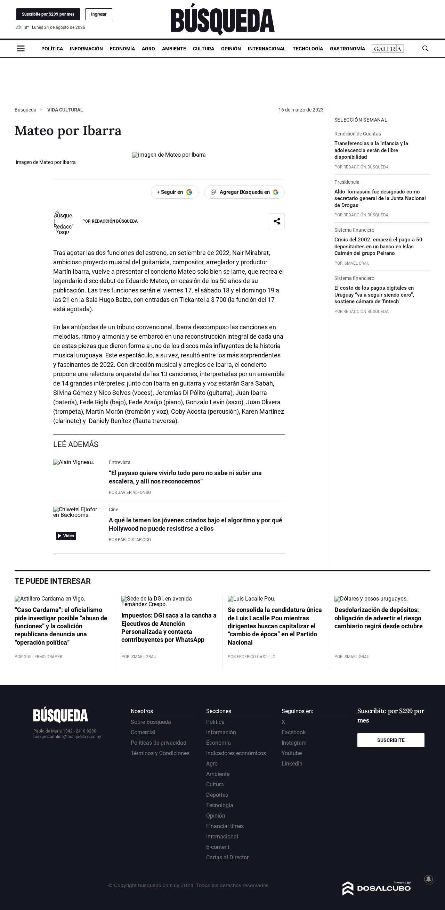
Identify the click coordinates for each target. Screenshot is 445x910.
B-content (217, 847)
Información (86, 48)
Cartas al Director (227, 857)
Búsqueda (26, 110)
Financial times (225, 826)
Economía (122, 48)
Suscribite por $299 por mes (48, 14)
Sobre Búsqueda (151, 722)
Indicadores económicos (236, 753)
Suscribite (391, 740)
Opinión (231, 48)
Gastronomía (347, 48)
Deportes (217, 795)
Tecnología (308, 48)
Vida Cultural (65, 110)
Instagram (294, 742)
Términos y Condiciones (160, 753)
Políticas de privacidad (158, 742)
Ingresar (98, 14)
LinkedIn (292, 763)
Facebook (294, 732)
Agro (148, 48)
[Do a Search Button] (425, 48)
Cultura (203, 48)
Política (52, 48)
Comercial (143, 732)
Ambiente (174, 48)
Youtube (292, 753)
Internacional (267, 48)
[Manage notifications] (428, 879)
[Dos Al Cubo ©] (376, 893)
